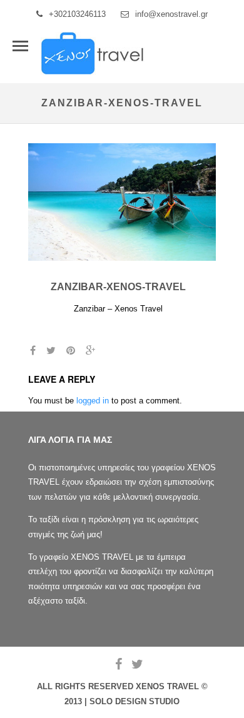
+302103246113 (77, 14)
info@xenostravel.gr (171, 14)
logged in (92, 400)
